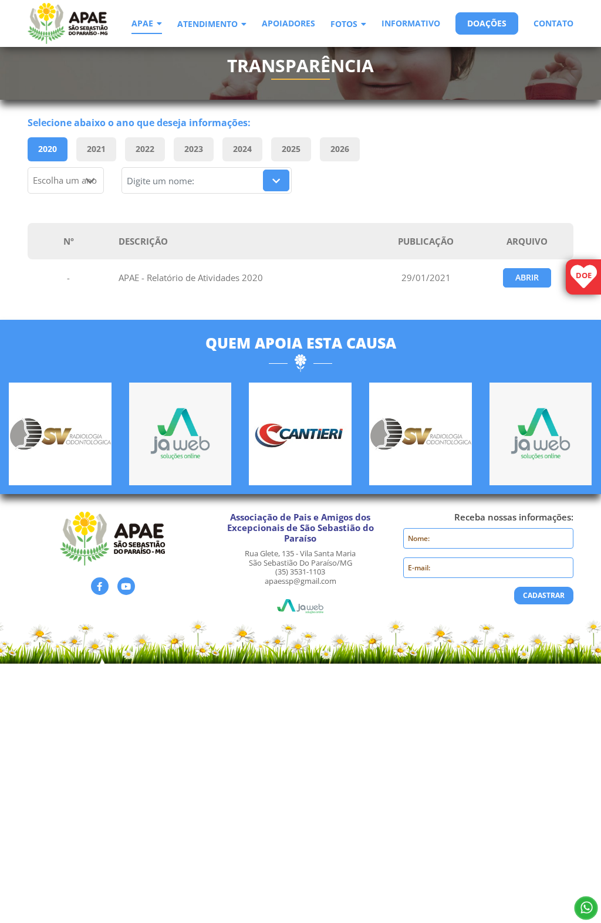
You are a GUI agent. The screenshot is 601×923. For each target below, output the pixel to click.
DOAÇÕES (487, 23)
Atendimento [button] (207, 24)
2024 (242, 148)
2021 (96, 148)
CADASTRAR (544, 595)
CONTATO (553, 24)
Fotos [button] (343, 24)
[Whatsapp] (586, 908)
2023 (193, 148)
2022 (145, 148)
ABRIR (527, 277)
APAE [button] (142, 24)
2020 (47, 148)
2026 (339, 148)
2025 (291, 148)
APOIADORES (288, 24)
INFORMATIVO (410, 24)
